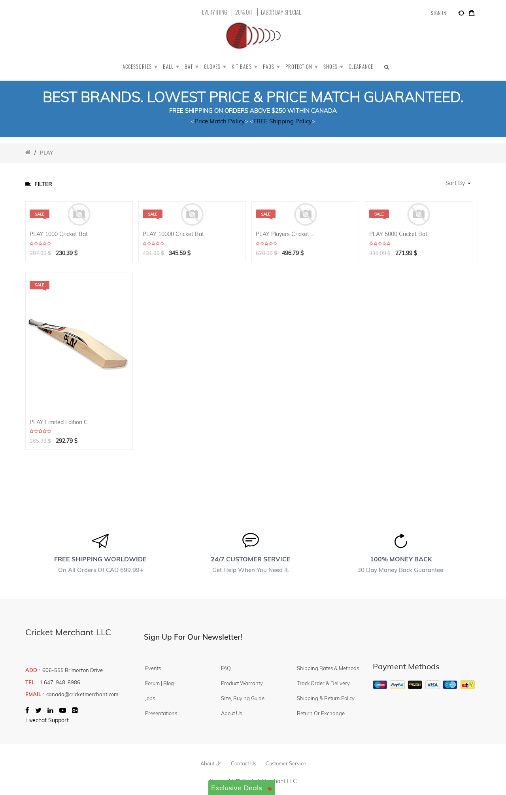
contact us (243, 763)
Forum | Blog (159, 683)
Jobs (150, 698)
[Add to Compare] (461, 14)
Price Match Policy (219, 121)
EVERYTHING (214, 12)
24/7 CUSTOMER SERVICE (251, 559)
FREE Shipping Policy (282, 121)
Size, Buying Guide (242, 698)
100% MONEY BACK (401, 559)
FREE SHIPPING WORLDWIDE (100, 559)
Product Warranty (242, 683)
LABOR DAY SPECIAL (281, 12)
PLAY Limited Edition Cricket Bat (61, 422)
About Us (231, 713)
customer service (286, 763)
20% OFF (244, 12)
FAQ (226, 668)
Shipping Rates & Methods (328, 668)
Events (153, 668)
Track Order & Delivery (323, 683)
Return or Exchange (321, 713)
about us (210, 763)
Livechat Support (47, 720)
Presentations (161, 713)
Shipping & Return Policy (326, 698)
